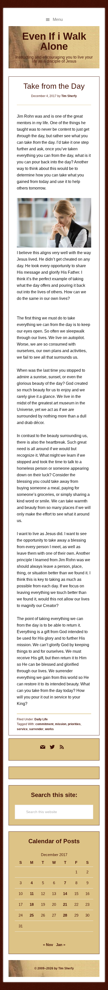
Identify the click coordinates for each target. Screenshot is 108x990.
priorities (74, 724)
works (49, 729)
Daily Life (41, 719)
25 (32, 915)
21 (65, 904)
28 (65, 915)
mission (60, 724)
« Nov (48, 944)
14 (65, 893)
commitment (44, 724)
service (22, 729)
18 (32, 904)
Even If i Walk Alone (54, 41)
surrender (36, 729)
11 (32, 893)
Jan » (60, 944)
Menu (58, 19)
